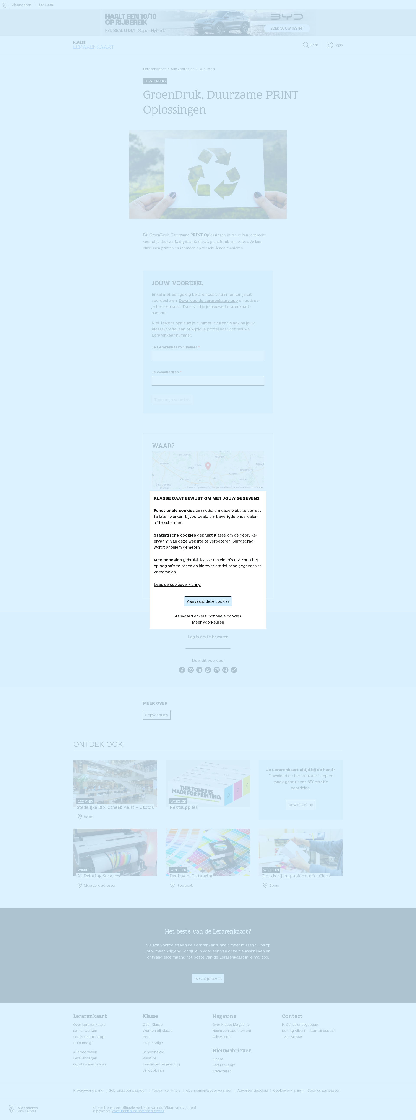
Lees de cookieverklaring (177, 584)
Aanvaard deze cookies (208, 601)
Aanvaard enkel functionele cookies (208, 616)
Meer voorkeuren (208, 622)
